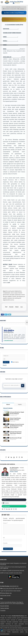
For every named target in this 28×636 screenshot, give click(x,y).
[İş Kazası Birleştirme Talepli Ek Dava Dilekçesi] (6, 413)
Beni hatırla (15, 362)
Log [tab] (21, 306)
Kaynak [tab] (11, 306)
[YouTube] (9, 509)
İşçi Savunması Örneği (15, 437)
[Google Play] (22, 457)
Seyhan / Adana (14, 471)
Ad (4, 537)
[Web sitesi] (3, 509)
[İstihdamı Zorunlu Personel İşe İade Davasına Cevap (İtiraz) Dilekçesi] (6, 425)
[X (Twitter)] (11, 509)
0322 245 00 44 (7, 588)
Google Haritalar (4, 606)
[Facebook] (6, 457)
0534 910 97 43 (14, 586)
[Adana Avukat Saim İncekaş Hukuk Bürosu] (14, 2)
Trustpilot (2, 610)
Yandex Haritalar (4, 608)
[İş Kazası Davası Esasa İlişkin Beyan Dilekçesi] (6, 433)
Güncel (8, 404)
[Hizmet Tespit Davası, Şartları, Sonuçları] (6, 419)
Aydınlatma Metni (4, 634)
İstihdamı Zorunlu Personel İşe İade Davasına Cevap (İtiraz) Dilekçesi (17, 426)
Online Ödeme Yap (7, 593)
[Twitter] (8, 457)
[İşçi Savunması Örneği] (6, 439)
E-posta (5, 543)
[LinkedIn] (11, 457)
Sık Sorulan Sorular (5, 595)
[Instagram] (14, 509)
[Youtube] (14, 457)
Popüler (20, 404)
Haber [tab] (17, 306)
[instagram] (19, 457)
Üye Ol (4, 365)
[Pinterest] (16, 509)
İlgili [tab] (6, 306)
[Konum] (17, 457)
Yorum (5, 523)
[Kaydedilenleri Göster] (27, 322)
